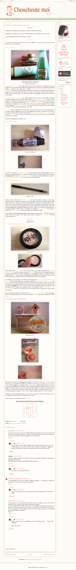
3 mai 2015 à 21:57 (19, 468)
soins (22, 423)
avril (61, 93)
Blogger (46, 567)
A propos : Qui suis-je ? (16, 18)
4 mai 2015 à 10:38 (19, 519)
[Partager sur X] (22, 421)
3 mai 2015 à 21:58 (19, 489)
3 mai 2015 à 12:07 (25, 478)
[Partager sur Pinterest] (25, 421)
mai (61, 91)
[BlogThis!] (21, 421)
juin (61, 89)
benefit (11, 423)
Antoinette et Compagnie (14, 478)
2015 (61, 88)
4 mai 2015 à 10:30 (19, 501)
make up (19, 423)
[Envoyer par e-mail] (20, 421)
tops (25, 423)
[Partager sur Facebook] (24, 421)
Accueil (7, 18)
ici (9, 89)
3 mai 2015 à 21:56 (19, 443)
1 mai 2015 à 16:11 (17, 456)
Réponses (12, 441)
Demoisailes (11, 430)
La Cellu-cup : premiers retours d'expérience (64, 97)
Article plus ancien (49, 554)
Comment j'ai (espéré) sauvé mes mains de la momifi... (64, 103)
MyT (13, 443)
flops (15, 423)
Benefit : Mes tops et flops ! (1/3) (63, 100)
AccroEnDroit (11, 501)
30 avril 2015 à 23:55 (19, 430)
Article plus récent (10, 554)
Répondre (10, 437)
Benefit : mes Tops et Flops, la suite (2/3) (64, 95)
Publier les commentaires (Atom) (33, 559)
